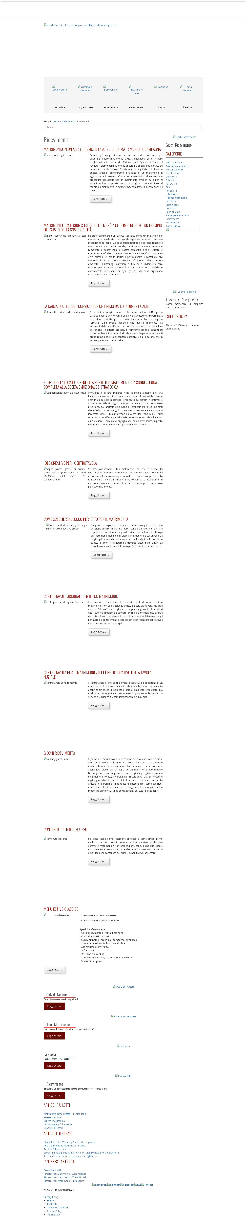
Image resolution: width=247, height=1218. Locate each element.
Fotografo (171, 190)
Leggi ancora (54, 1006)
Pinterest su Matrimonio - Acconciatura (65, 1173)
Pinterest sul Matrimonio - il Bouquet (64, 1180)
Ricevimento (172, 218)
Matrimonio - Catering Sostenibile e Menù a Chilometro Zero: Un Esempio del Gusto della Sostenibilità (103, 227)
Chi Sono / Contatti (57, 1207)
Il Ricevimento (53, 1084)
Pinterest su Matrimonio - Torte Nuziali (65, 1177)
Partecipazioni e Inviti (177, 215)
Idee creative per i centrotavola (70, 463)
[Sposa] (162, 92)
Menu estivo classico (61, 909)
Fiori (168, 187)
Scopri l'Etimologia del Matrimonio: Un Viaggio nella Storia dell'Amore (81, 1152)
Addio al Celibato (175, 162)
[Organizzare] (85, 92)
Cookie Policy (54, 1211)
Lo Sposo (171, 208)
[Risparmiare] (136, 92)
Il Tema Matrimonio (177, 197)
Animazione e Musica (177, 166)
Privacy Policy (51, 1197)
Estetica (170, 180)
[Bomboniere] (111, 92)
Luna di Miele (173, 211)
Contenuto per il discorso (65, 829)
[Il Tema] (187, 92)
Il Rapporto (172, 194)
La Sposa (171, 201)
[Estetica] (60, 92)
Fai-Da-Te (171, 183)
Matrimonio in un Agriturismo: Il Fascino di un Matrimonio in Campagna (102, 149)
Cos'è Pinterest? (52, 1170)
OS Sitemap (53, 1214)
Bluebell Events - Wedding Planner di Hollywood (69, 1142)
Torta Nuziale (173, 226)
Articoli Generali (174, 169)
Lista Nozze (172, 204)
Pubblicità (52, 1204)
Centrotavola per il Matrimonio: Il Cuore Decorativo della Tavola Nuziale (97, 674)
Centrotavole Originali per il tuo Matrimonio (81, 596)
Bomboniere (172, 173)
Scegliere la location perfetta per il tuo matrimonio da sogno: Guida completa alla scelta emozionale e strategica (100, 384)
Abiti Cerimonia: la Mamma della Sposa (65, 1145)
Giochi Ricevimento (59, 753)
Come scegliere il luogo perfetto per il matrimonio (86, 519)
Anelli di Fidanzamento (56, 1149)
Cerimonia (171, 176)
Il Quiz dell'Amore (55, 994)
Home (50, 1200)
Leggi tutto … (100, 199)
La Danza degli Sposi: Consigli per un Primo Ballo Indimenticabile (97, 306)
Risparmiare (172, 222)
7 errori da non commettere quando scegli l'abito (70, 1156)
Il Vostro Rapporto (182, 299)
